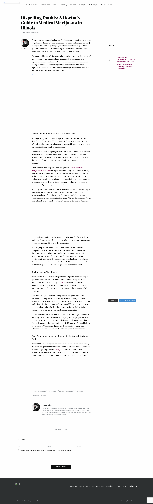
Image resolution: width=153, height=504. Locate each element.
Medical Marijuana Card (66, 391)
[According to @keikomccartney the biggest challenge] (118, 268)
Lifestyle (82, 5)
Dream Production (132, 501)
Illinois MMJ (52, 391)
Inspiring (64, 5)
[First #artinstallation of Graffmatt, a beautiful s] (111, 228)
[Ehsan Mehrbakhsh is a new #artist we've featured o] (133, 127)
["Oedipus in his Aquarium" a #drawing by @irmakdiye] (111, 275)
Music (110, 5)
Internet (73, 5)
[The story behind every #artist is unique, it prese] (118, 185)
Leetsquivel (25, 48)
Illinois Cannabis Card (39, 391)
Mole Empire (93, 5)
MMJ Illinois (79, 391)
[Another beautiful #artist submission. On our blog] (126, 136)
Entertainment (45, 5)
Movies (103, 5)
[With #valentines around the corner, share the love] (118, 91)
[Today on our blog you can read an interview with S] (118, 229)
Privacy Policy (121, 486)
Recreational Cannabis (39, 395)
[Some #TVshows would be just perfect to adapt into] (133, 84)
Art (26, 5)
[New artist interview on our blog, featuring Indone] (118, 128)
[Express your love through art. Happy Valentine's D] (111, 86)
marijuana (60, 350)
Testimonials (133, 486)
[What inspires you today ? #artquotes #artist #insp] (126, 79)
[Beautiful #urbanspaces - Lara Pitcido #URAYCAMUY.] (133, 220)
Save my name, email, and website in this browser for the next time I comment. (46, 450)
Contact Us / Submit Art (95, 486)
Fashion (55, 5)
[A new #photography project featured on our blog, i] (126, 174)
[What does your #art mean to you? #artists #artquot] (111, 174)
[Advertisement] (61, 219)
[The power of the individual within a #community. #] (126, 231)
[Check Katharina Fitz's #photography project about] (126, 264)
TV (115, 5)
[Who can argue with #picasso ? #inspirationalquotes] (133, 171)
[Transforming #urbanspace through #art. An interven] (133, 270)
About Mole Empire (77, 486)
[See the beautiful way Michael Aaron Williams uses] (111, 127)
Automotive (33, 5)
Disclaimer (110, 486)
